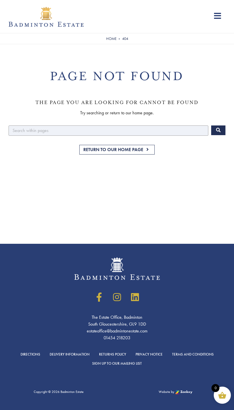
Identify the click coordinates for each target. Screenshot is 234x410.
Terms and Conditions (193, 354)
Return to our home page (113, 150)
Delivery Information (70, 354)
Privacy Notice (149, 354)
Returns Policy (112, 354)
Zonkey (185, 391)
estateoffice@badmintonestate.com (117, 331)
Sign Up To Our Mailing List (117, 363)
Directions (30, 354)
